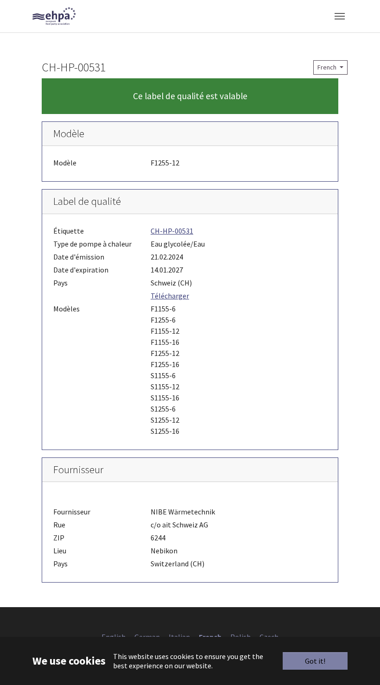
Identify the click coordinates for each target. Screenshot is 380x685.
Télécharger (170, 295)
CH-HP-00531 (172, 230)
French (327, 67)
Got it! (315, 661)
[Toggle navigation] (340, 16)
